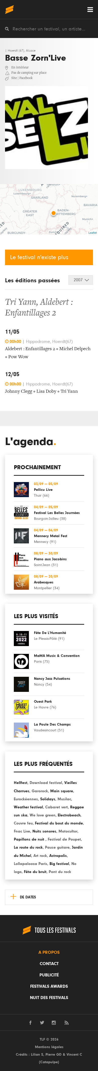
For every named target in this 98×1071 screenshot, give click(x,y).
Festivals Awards (49, 986)
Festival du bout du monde (59, 823)
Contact (49, 964)
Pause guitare (57, 847)
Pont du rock (60, 872)
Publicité (49, 975)
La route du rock (28, 847)
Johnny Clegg (18, 391)
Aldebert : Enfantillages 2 (30, 349)
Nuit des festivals (49, 998)
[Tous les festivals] (9, 9)
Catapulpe (49, 1062)
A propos (49, 952)
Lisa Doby (46, 391)
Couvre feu (23, 823)
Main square (61, 791)
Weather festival (28, 807)
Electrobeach (69, 815)
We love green (43, 815)
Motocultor (68, 831)
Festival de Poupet (64, 839)
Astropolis (58, 856)
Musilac (64, 799)
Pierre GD (53, 1054)
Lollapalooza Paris (30, 864)
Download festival (46, 783)
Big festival (59, 864)
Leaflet (92, 232)
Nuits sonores (44, 831)
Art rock (40, 856)
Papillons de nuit (29, 839)
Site (14, 78)
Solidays (47, 799)
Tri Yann (20, 302)
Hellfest (20, 783)
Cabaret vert (56, 807)
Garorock (40, 791)
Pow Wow (18, 357)
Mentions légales (49, 1047)
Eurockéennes (26, 799)
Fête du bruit (35, 872)
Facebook (26, 78)
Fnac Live (22, 831)
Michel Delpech (74, 349)
